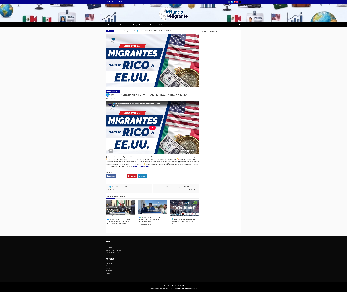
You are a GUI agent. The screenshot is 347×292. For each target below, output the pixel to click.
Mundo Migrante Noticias (138, 25)
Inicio (114, 25)
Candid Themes (193, 288)
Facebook (229, 2)
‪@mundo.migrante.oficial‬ (141, 166)
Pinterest (132, 176)
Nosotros (123, 25)
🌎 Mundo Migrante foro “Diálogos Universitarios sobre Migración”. (183, 220)
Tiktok (240, 2)
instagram (237, 2)
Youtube (235, 2)
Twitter (122, 176)
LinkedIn (143, 176)
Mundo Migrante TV (156, 25)
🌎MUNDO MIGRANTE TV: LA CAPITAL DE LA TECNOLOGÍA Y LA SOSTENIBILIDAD (151, 219)
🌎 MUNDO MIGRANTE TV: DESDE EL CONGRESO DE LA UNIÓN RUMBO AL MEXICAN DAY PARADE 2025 (119, 221)
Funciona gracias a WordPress (159, 288)
